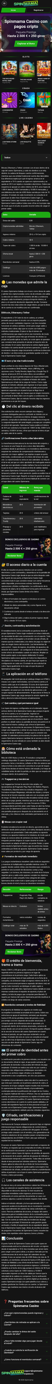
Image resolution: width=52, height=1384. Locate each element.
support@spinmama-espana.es (33, 1372)
